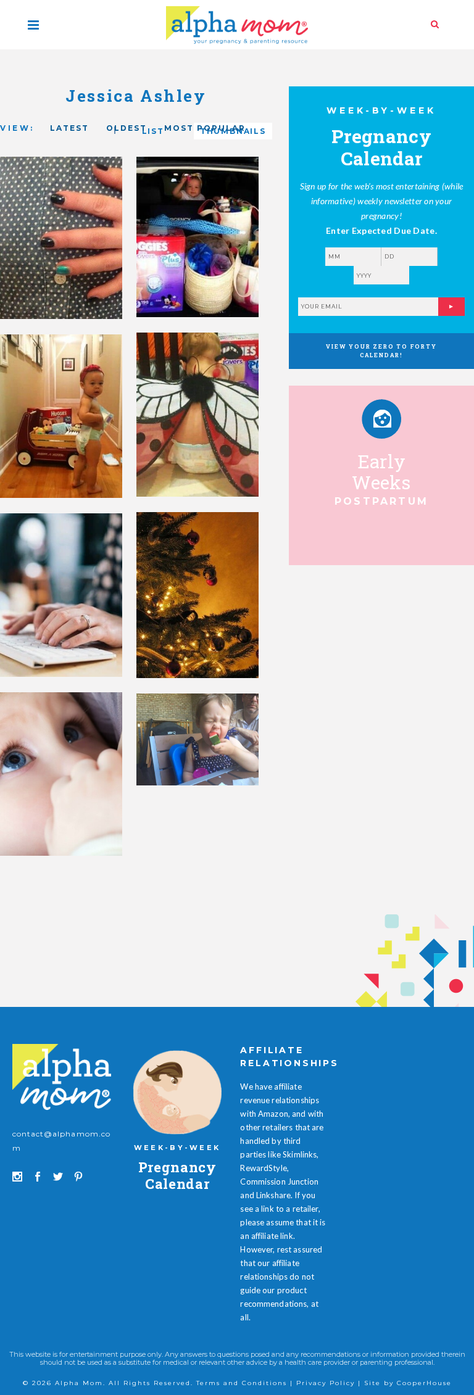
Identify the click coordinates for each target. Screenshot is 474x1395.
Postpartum (381, 501)
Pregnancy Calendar (177, 1175)
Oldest (126, 128)
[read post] (381, 419)
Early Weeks (381, 471)
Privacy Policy (325, 1383)
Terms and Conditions (241, 1383)
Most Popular (205, 128)
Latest (69, 128)
